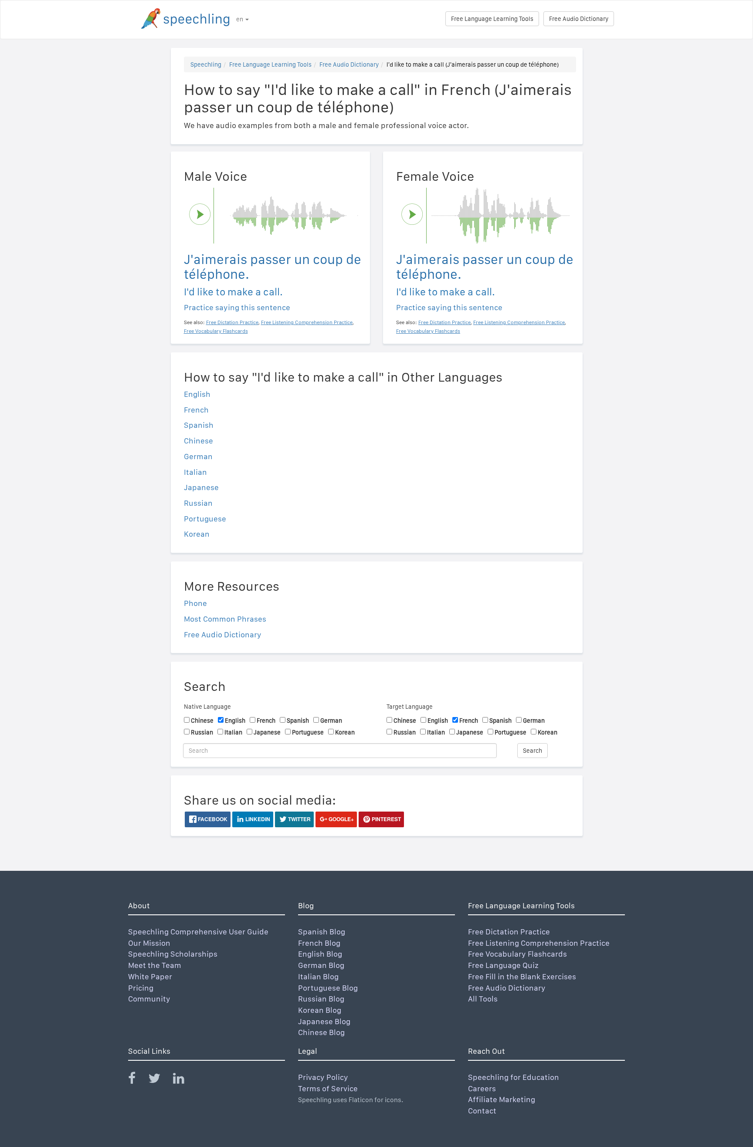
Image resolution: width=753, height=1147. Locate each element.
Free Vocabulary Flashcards (517, 953)
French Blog (319, 942)
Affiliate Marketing (501, 1099)
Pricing (140, 987)
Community (149, 998)
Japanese (201, 487)
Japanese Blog (324, 1021)
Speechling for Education (513, 1077)
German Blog (321, 965)
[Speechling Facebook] (137, 1080)
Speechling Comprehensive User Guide (198, 931)
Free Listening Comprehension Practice (539, 942)
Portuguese (205, 518)
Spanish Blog (321, 931)
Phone (195, 603)
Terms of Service (328, 1088)
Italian (195, 472)
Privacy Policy (323, 1077)
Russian (198, 503)
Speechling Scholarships (172, 953)
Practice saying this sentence (237, 307)
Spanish (199, 425)
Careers (482, 1088)
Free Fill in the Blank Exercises (522, 976)
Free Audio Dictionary (578, 18)
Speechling (205, 64)
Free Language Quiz (503, 965)
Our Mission (149, 942)
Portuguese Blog (328, 987)
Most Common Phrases (225, 618)
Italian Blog (318, 976)
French (196, 409)
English (197, 394)
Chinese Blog (321, 1032)
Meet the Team (154, 965)
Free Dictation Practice (509, 931)
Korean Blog (319, 1010)
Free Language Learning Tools (492, 18)
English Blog (320, 953)
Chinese (198, 440)
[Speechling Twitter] (159, 1080)
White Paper (150, 976)
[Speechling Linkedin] (184, 1080)
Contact (482, 1110)
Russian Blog (321, 998)
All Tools (483, 998)
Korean (197, 533)
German (198, 456)
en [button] (240, 19)
